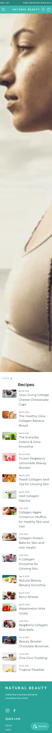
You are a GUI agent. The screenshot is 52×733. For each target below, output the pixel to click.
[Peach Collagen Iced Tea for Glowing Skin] (9, 478)
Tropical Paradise (31, 670)
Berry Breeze (28, 597)
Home (5, 378)
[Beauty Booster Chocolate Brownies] (9, 640)
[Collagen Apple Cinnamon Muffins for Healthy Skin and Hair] (9, 511)
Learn (8, 729)
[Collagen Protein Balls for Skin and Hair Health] (9, 537)
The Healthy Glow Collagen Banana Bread (32, 420)
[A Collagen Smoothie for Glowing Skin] (9, 558)
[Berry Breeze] (9, 595)
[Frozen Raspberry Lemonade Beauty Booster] (9, 457)
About (8, 725)
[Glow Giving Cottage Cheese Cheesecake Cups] (9, 394)
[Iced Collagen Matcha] (9, 495)
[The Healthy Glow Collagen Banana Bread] (9, 415)
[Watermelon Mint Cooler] (9, 607)
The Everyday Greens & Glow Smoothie (30, 442)
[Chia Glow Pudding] (9, 657)
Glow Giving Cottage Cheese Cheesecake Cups (34, 399)
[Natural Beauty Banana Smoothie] (9, 579)
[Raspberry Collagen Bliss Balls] (9, 624)
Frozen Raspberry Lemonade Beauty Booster (32, 463)
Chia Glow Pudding (33, 658)
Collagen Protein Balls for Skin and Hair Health (31, 542)
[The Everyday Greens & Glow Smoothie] (9, 436)
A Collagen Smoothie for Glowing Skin (28, 564)
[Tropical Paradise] (9, 668)
